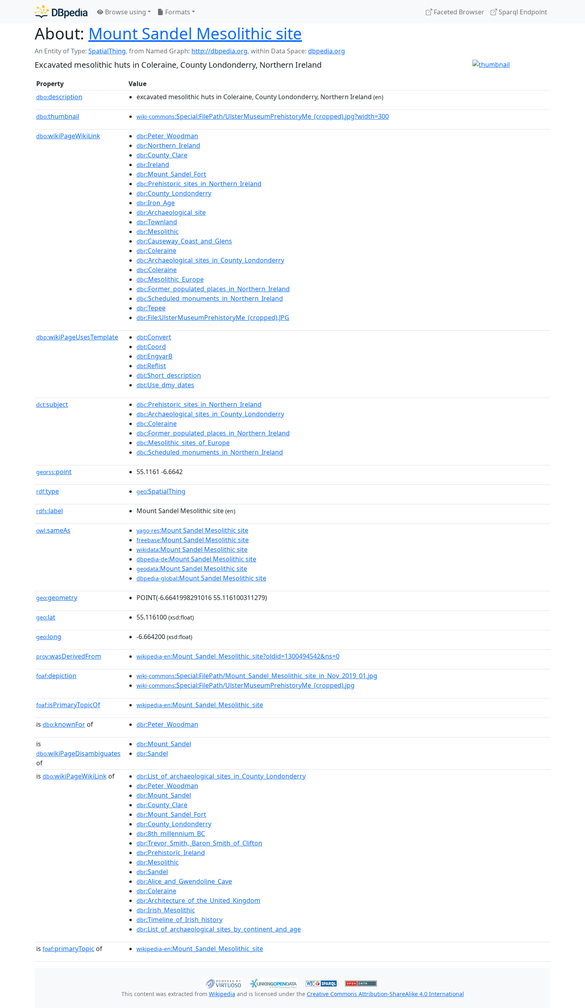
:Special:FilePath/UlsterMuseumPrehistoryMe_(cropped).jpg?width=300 (262, 116)
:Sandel (152, 753)
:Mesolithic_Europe (170, 279)
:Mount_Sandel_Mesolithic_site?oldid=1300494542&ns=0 (237, 656)
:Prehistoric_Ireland (170, 852)
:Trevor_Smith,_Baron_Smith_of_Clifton (199, 843)
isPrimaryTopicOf (68, 704)
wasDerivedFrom (68, 656)
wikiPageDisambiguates (78, 753)
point (54, 471)
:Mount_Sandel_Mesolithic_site (199, 704)
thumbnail (57, 116)
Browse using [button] (124, 12)
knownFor (64, 724)
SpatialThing (107, 51)
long (48, 636)
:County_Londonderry (173, 193)
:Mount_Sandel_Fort (171, 174)
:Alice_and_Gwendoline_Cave (184, 881)
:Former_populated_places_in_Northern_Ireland (213, 288)
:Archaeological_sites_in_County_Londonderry (210, 260)
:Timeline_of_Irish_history (179, 919)
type (47, 491)
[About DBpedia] (61, 11)
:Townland (156, 222)
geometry (56, 597)
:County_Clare (161, 155)
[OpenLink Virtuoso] (223, 982)
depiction (56, 675)
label (49, 510)
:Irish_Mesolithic (165, 910)
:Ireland (152, 164)
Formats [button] (177, 12)
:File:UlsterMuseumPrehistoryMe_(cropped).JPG (212, 317)
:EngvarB (154, 356)
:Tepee (151, 308)
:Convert (153, 337)
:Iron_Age (155, 202)
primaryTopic (68, 948)
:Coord (151, 346)
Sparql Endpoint (522, 12)
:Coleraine (156, 250)
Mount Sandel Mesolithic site (195, 33)
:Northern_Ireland (168, 145)
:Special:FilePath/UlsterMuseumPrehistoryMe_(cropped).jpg (245, 685)
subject (52, 404)
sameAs (53, 530)
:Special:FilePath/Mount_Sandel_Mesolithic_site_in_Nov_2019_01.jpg (256, 675)
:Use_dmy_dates (165, 384)
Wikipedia (222, 994)
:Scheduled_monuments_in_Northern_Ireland (209, 298)
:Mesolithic (157, 231)
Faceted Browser (458, 12)
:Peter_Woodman (167, 135)
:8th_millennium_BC (170, 833)
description (59, 96)
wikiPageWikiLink (68, 135)
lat (45, 617)
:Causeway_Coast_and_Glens (184, 241)
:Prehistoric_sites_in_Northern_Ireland (198, 183)
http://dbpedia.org (219, 51)
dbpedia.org (326, 51)
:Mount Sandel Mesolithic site (192, 530)
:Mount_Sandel (163, 743)
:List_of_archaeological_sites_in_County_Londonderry (221, 776)
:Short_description (168, 375)
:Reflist (151, 365)
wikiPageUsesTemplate (77, 337)
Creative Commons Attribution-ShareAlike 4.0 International (385, 994)
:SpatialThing (160, 491)
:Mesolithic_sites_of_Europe (183, 442)
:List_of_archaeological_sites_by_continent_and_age (218, 929)
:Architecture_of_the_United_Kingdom (198, 900)
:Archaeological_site (171, 212)
